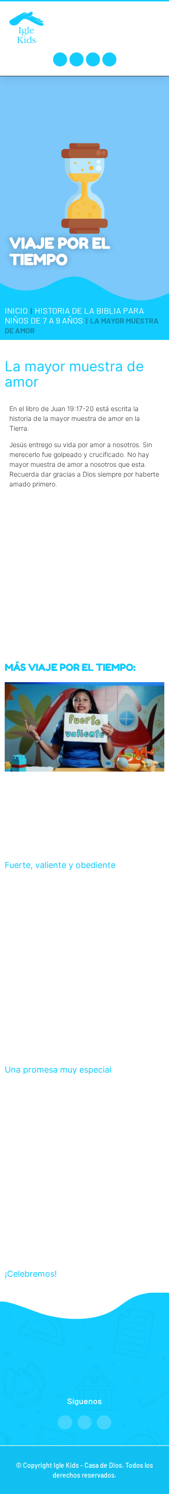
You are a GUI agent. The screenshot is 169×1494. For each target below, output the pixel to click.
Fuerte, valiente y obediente (60, 865)
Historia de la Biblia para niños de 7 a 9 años (74, 315)
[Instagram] (76, 59)
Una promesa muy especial (58, 1070)
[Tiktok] (109, 59)
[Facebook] (60, 59)
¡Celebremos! (31, 1274)
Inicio (16, 310)
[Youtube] (93, 59)
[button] (151, 26)
